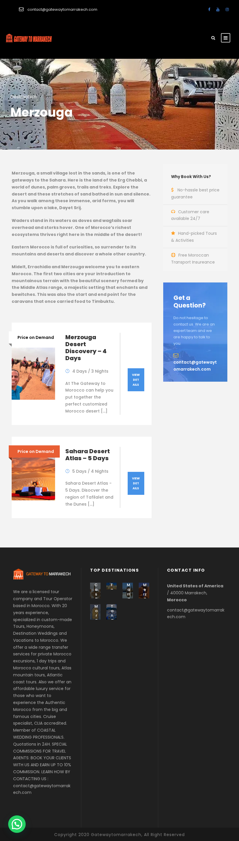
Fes (112, 589)
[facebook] (209, 9)
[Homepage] (27, 39)
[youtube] (217, 9)
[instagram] (227, 9)
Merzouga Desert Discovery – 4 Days (86, 347)
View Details (136, 380)
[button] (17, 824)
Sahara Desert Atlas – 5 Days (87, 454)
